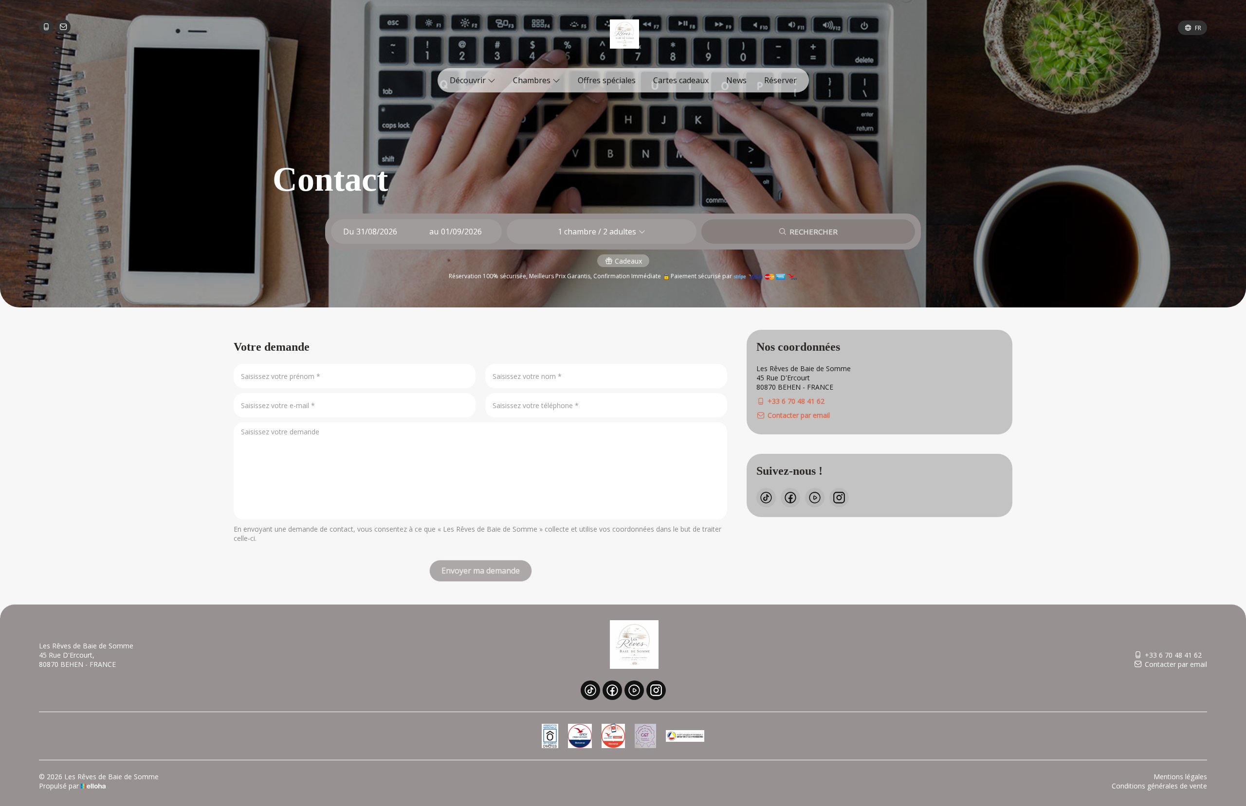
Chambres (532, 80)
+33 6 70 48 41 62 (1173, 655)
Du (348, 231)
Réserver (780, 80)
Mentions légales (1180, 776)
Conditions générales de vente (1159, 785)
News (736, 80)
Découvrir (469, 80)
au (434, 231)
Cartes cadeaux (681, 80)
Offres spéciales (607, 80)
